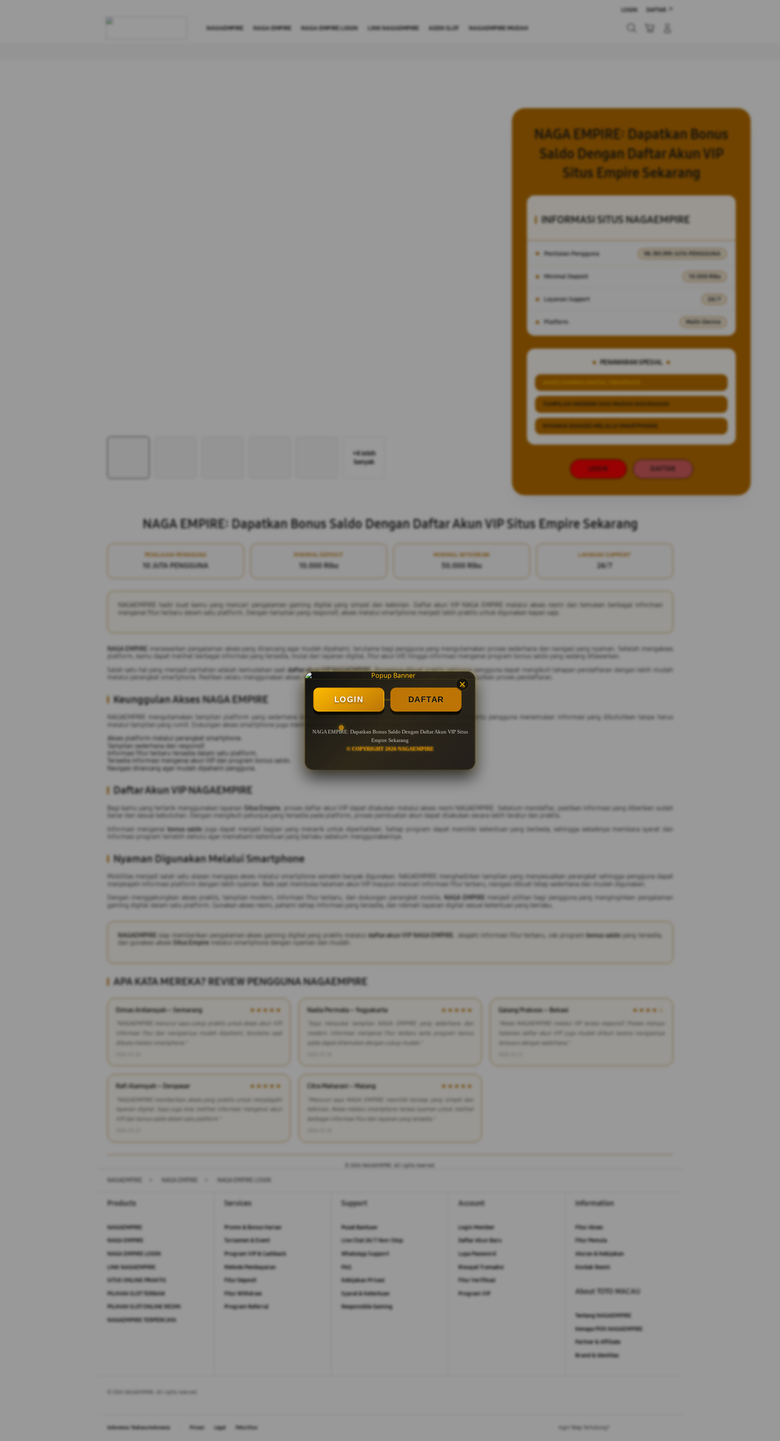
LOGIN (349, 699)
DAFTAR (426, 699)
